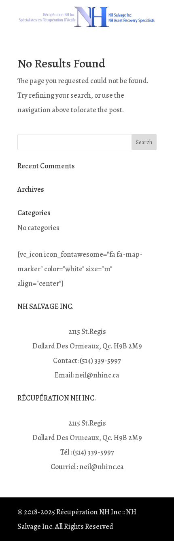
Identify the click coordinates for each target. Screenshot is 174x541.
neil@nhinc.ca (97, 375)
